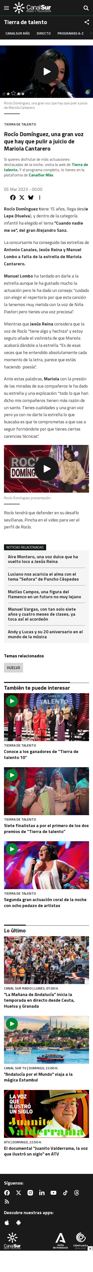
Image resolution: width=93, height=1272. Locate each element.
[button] (46, 71)
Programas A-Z (71, 33)
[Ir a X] (20, 1193)
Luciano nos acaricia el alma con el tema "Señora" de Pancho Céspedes (43, 577)
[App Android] (20, 1223)
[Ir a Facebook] (8, 1193)
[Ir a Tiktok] (66, 1193)
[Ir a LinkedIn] (43, 1193)
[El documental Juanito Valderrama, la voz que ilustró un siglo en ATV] (46, 1114)
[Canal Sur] (32, 7)
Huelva (13, 668)
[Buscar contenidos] (86, 8)
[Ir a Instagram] (31, 1193)
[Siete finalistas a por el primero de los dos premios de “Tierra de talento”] (46, 791)
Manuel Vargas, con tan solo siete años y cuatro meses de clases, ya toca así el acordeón (42, 614)
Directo (44, 33)
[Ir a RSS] (8, 1202)
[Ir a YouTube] (55, 1193)
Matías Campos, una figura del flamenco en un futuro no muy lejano (44, 594)
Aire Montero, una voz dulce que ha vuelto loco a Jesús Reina (43, 559)
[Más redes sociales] (87, 22)
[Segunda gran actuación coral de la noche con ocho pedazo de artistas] (46, 865)
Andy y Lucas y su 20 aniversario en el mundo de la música (45, 634)
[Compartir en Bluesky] (31, 197)
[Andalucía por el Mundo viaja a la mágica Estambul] (46, 1040)
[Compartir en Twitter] (22, 197)
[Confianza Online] (80, 1241)
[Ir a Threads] (77, 1193)
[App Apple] (8, 1223)
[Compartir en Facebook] (13, 197)
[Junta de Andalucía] (60, 1241)
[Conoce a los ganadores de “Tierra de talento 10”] (46, 717)
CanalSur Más (17, 33)
